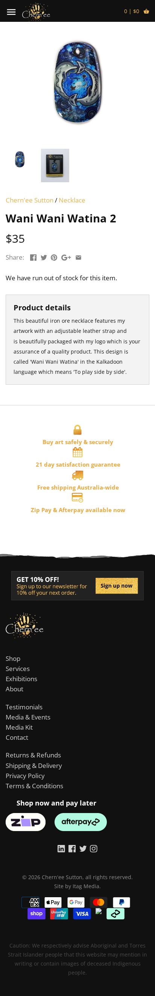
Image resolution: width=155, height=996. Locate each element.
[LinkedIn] (61, 848)
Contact (17, 737)
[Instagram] (93, 848)
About (14, 689)
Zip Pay (41, 510)
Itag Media (86, 886)
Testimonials (24, 707)
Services (18, 668)
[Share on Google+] (66, 256)
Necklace (72, 200)
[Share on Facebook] (33, 256)
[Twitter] (83, 848)
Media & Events (28, 717)
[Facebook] (72, 848)
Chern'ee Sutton (29, 200)
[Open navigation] (11, 12)
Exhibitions (21, 678)
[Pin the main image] (54, 256)
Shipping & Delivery (34, 765)
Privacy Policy (25, 775)
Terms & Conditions (34, 785)
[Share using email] (78, 256)
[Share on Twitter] (44, 256)
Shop (13, 658)
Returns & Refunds (33, 755)
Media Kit (19, 727)
